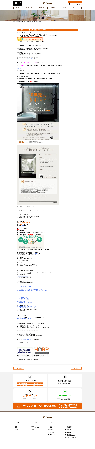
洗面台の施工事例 (68, 430)
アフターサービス (34, 430)
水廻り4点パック (51, 432)
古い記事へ (19, 368)
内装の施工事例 (68, 432)
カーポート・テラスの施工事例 (70, 437)
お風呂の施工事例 (68, 429)
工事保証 (32, 429)
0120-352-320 (76, 4)
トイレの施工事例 (68, 427)
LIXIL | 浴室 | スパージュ (21, 68)
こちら (22, 225)
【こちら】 (35, 253)
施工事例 (53, 7)
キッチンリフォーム (51, 426)
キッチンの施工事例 (68, 426)
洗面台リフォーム (51, 430)
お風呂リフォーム (51, 429)
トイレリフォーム (51, 427)
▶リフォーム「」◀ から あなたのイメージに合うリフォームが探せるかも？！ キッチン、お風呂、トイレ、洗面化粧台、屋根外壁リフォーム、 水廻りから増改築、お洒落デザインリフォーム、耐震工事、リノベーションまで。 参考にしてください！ (33, 289)
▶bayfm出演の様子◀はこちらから (24, 318)
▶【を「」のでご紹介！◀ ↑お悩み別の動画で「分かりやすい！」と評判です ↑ (28, 307)
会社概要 (15, 426)
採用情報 (64, 7)
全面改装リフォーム (51, 434)
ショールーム (76, 7)
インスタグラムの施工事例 (23, 276)
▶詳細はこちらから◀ (21, 284)
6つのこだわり (33, 426)
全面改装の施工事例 (68, 434)
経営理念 (15, 427)
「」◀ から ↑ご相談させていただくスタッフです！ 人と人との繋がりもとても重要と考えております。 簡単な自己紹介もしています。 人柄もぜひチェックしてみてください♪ (27, 300)
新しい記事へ (76, 368)
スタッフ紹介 (16, 429)
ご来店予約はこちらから (74, 2)
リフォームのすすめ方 (35, 427)
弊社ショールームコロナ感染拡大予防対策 (26, 58)
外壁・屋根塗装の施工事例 (70, 435)
